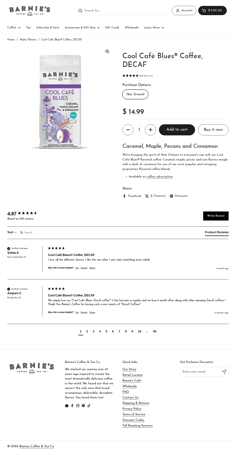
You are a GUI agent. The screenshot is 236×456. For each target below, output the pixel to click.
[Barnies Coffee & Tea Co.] (29, 11)
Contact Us (130, 397)
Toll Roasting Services (137, 425)
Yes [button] (77, 268)
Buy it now (213, 130)
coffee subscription (160, 176)
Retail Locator (132, 375)
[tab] (217, 233)
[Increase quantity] (150, 129)
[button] (212, 10)
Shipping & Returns (135, 403)
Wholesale (129, 386)
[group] (26, 213)
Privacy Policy (131, 408)
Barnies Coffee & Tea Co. (36, 446)
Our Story (129, 369)
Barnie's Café (131, 380)
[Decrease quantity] (127, 129)
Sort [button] (10, 232)
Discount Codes (133, 420)
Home (11, 39)
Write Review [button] (216, 215)
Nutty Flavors (28, 39)
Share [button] (92, 268)
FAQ (125, 391)
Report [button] (84, 268)
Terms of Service (133, 414)
